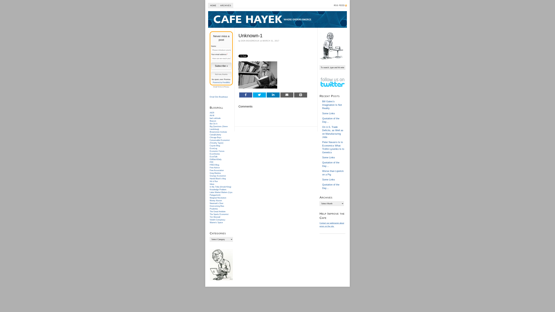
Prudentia (214, 209)
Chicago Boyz (215, 137)
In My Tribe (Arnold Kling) (220, 187)
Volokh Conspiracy (217, 220)
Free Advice (215, 168)
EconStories (215, 154)
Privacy (226, 87)
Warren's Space (216, 222)
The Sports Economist (219, 214)
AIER (212, 113)
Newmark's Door (216, 203)
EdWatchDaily (216, 159)
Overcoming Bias (217, 206)
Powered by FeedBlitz (221, 82)
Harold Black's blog (218, 179)
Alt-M (212, 115)
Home (213, 5)
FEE (211, 162)
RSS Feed (339, 5)
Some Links (328, 113)
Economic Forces (217, 151)
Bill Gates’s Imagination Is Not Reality (332, 105)
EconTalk (214, 157)
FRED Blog (214, 165)
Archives (225, 5)
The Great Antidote (217, 211)
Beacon (213, 121)
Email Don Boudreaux (219, 97)
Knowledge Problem (218, 189)
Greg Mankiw (215, 173)
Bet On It (213, 124)
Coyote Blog (215, 146)
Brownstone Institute (218, 132)
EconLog (213, 148)
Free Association (217, 170)
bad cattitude (215, 118)
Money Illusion (216, 200)
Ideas (212, 184)
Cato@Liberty (215, 135)
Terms (220, 87)
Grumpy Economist (218, 176)
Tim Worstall (215, 217)
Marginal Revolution (218, 198)
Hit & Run (214, 181)
